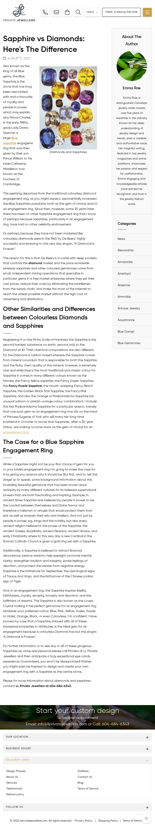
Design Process (16, 771)
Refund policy (15, 794)
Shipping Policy (108, 820)
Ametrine (124, 285)
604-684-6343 (115, 724)
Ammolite (124, 296)
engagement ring (15, 432)
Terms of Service (88, 788)
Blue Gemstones (129, 343)
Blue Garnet (126, 331)
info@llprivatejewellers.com (62, 724)
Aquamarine (126, 320)
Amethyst (124, 273)
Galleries (83, 771)
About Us (12, 777)
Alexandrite (126, 250)
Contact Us (85, 777)
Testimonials (14, 788)
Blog (80, 782)
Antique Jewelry (129, 308)
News (121, 238)
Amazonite (125, 262)
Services (11, 782)
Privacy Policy (83, 820)
